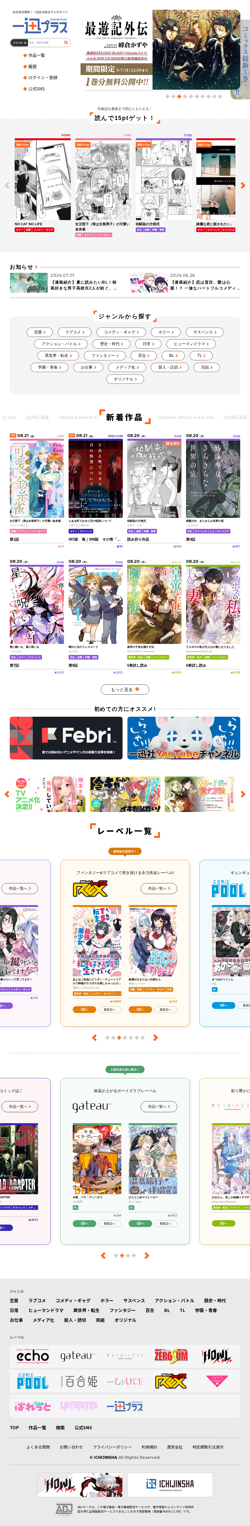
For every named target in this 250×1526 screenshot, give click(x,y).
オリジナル (123, 379)
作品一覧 (36, 55)
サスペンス (203, 332)
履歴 (32, 66)
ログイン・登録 (42, 77)
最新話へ (109, 1009)
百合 (142, 355)
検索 (60, 1427)
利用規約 (149, 1447)
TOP (14, 1427)
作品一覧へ (18, 888)
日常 (147, 344)
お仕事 (87, 367)
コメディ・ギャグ (119, 332)
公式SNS (36, 88)
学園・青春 (48, 367)
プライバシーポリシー (112, 1447)
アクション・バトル (59, 344)
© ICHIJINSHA (103, 1457)
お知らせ (21, 267)
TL (199, 355)
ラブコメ (73, 332)
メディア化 (125, 367)
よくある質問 (38, 1447)
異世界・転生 (56, 355)
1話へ (84, 1009)
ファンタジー (103, 355)
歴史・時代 (110, 344)
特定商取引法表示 (208, 1447)
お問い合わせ (71, 1447)
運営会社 (175, 1447)
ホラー (164, 332)
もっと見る (122, 689)
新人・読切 (168, 367)
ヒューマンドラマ (189, 344)
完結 (205, 367)
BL (171, 355)
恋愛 (38, 332)
